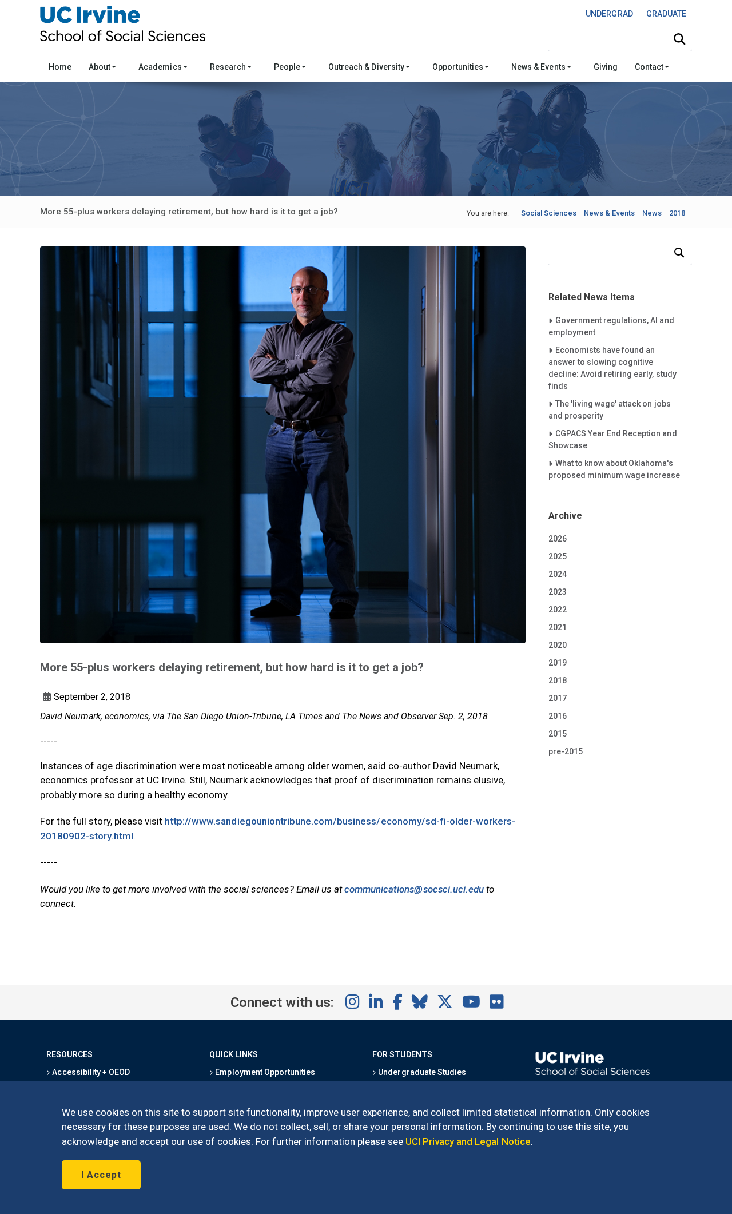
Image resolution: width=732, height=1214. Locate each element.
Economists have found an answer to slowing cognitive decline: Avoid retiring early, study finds (612, 368)
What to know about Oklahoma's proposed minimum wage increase (614, 469)
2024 (557, 574)
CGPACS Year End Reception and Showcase (612, 439)
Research (229, 66)
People (288, 66)
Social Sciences (548, 213)
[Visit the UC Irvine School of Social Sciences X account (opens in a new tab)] (445, 1002)
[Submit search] (679, 39)
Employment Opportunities (264, 1072)
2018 (677, 213)
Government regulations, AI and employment (611, 326)
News (652, 213)
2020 (557, 645)
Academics (160, 66)
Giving (606, 66)
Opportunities (458, 66)
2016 (557, 716)
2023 (557, 591)
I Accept (101, 1174)
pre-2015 (565, 751)
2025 (557, 556)
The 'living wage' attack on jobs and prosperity (609, 409)
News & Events (539, 66)
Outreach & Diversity (367, 66)
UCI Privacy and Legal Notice (468, 1141)
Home (60, 66)
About (100, 66)
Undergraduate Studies (421, 1072)
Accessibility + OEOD (90, 1072)
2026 (557, 538)
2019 (557, 662)
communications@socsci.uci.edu (414, 889)
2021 (557, 627)
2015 (557, 733)
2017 (557, 698)
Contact (650, 66)
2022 (557, 609)
